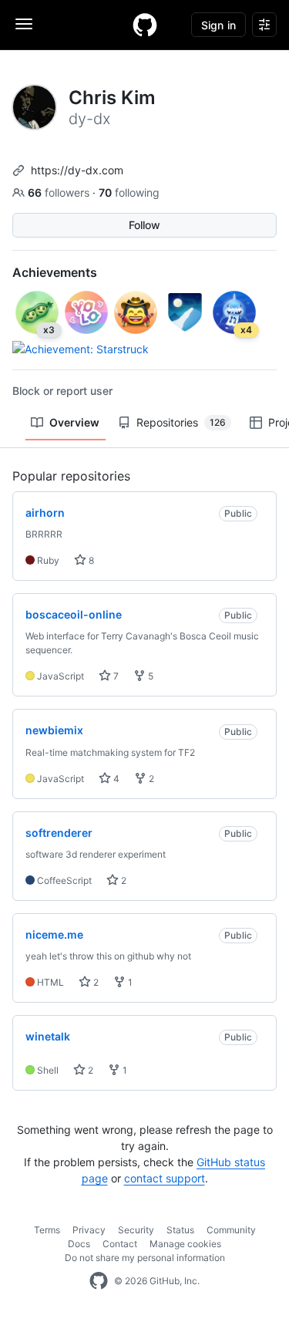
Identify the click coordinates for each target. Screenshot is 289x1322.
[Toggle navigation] (23, 23)
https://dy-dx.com (77, 170)
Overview (74, 422)
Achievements (54, 272)
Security (136, 1230)
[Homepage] (145, 24)
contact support (164, 1178)
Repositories (181, 422)
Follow (144, 224)
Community (231, 1230)
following (129, 192)
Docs (79, 1243)
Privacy (89, 1230)
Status (180, 1230)
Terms (47, 1230)
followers (60, 192)
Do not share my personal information (145, 1257)
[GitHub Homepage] (98, 1281)
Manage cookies (185, 1243)
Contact (119, 1243)
